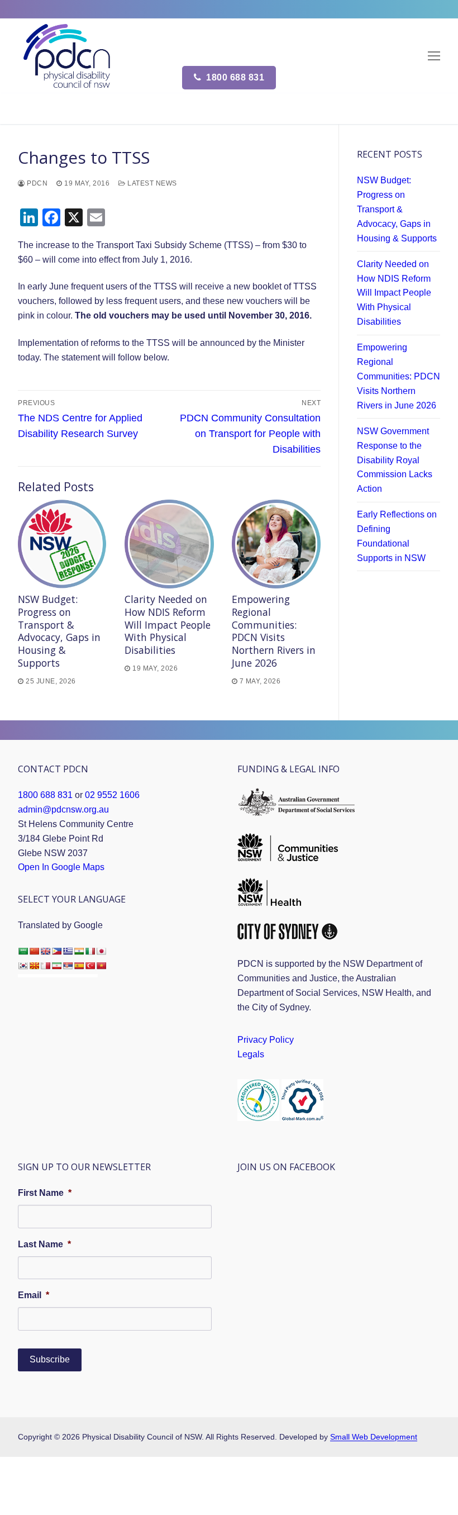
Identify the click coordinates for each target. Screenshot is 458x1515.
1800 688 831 (234, 77)
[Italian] (90, 951)
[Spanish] (79, 965)
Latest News (151, 183)
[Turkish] (90, 965)
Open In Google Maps (61, 867)
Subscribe (50, 1359)
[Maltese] (45, 965)
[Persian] (56, 965)
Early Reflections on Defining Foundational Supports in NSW (397, 536)
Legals (250, 1054)
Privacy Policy (265, 1039)
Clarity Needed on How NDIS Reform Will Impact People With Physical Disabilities (168, 624)
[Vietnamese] (101, 965)
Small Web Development (373, 1436)
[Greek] (68, 951)
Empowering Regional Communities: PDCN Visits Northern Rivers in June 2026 (274, 630)
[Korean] (23, 965)
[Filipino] (56, 951)
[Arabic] (23, 951)
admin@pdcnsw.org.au (63, 809)
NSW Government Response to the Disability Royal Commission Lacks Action (394, 460)
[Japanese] (101, 951)
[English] (45, 951)
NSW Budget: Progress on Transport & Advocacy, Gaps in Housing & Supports (59, 630)
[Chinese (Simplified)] (34, 951)
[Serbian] (68, 965)
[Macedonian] (34, 965)
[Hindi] (79, 951)
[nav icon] (434, 56)
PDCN (36, 183)
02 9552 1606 (112, 795)
